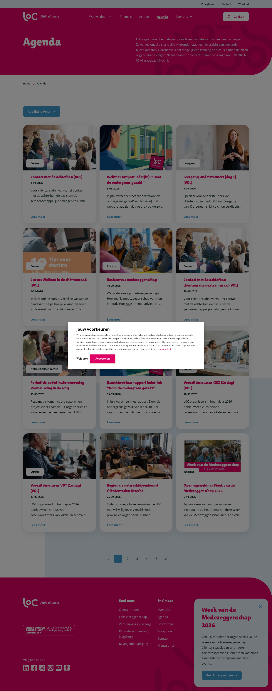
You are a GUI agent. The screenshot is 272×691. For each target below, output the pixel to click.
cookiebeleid (164, 348)
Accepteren (102, 358)
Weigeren (82, 358)
